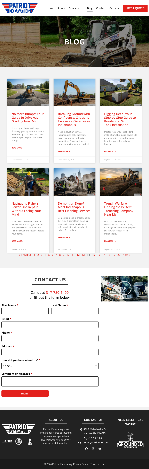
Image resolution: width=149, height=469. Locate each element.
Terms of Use (98, 464)
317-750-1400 (57, 292)
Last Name (60, 305)
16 (98, 254)
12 (78, 254)
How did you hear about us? (20, 360)
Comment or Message (16, 373)
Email (6, 319)
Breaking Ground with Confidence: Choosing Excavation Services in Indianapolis (74, 119)
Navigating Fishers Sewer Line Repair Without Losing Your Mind (26, 208)
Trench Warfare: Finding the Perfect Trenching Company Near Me (118, 208)
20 (118, 254)
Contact (101, 8)
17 (103, 254)
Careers (114, 8)
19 (113, 254)
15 (93, 254)
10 (67, 254)
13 (83, 254)
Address (7, 346)
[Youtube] (99, 448)
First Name (9, 305)
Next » (126, 254)
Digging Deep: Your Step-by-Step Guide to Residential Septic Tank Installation (120, 119)
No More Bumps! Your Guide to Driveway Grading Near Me (28, 117)
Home (50, 8)
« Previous (25, 254)
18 (108, 254)
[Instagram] (93, 448)
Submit (25, 393)
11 (73, 254)
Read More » (17, 148)
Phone (6, 332)
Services (74, 8)
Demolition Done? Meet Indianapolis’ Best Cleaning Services (74, 207)
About (61, 8)
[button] (124, 288)
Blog (90, 8)
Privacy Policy (80, 464)
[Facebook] (86, 448)
